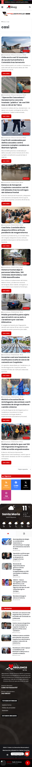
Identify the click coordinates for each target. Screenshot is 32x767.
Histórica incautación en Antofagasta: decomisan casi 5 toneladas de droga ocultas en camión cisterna (15, 403)
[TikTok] (20, 755)
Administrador (7, 55)
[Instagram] (16, 755)
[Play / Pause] (27, 763)
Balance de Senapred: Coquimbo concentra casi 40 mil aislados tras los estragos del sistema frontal (14, 189)
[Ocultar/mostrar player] (16, 758)
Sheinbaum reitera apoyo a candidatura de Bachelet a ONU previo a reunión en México (21, 650)
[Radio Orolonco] (11, 7)
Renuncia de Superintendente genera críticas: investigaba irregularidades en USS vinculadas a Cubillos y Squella (21, 569)
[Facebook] (7, 755)
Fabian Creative (24, 750)
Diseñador (4, 710)
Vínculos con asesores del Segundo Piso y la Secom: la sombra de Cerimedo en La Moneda (22, 615)
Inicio (4, 22)
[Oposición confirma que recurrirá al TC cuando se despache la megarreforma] (7, 556)
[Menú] (2, 8)
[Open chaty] (27, 753)
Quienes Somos (6, 705)
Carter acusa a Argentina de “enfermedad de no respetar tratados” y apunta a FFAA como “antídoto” (21, 627)
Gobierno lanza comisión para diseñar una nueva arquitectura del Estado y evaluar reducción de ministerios (21, 639)
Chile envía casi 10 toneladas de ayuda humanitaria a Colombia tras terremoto (14, 60)
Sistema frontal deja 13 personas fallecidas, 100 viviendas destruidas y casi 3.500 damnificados (14, 274)
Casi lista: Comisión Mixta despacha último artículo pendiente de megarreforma (14, 230)
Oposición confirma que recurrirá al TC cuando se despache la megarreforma (21, 556)
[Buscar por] (30, 8)
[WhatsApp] (24, 755)
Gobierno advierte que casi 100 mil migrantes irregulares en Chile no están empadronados (15, 446)
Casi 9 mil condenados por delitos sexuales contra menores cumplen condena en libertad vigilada (15, 144)
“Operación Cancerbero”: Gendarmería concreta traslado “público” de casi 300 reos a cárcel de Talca (15, 101)
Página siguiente (23, 469)
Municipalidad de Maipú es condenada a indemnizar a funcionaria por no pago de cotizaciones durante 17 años (21, 543)
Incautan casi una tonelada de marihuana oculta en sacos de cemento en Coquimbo (15, 359)
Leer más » (6, 73)
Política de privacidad (8, 708)
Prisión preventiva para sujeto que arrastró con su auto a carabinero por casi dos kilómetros (15, 318)
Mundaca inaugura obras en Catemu (19, 597)
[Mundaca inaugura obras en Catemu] (7, 598)
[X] (12, 755)
